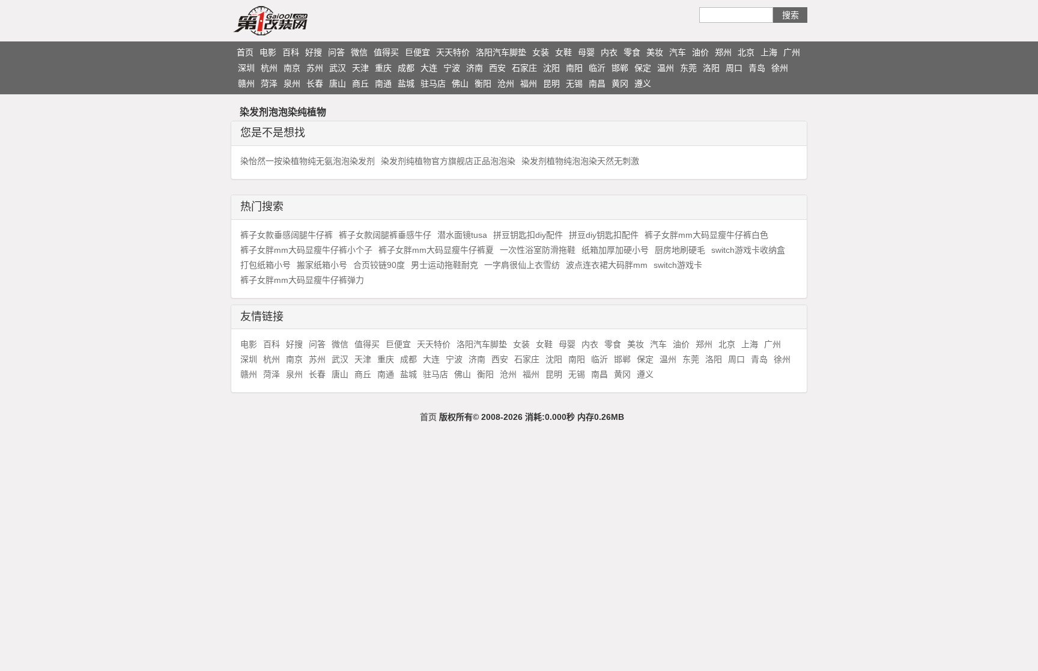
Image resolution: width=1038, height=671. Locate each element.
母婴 (586, 52)
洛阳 (711, 68)
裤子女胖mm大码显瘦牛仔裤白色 (706, 235)
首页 (245, 52)
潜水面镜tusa (462, 235)
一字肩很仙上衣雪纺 (522, 265)
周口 (734, 68)
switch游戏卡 (678, 265)
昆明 (551, 83)
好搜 (313, 52)
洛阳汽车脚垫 (501, 52)
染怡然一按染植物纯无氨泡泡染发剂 (307, 161)
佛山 (460, 83)
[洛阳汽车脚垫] (294, 20)
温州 (665, 68)
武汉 (337, 68)
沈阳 (551, 68)
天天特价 (453, 52)
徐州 (779, 68)
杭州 (269, 68)
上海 (768, 52)
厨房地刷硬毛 (680, 250)
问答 (336, 52)
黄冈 (620, 83)
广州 (791, 52)
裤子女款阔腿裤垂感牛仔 (385, 235)
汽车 (677, 52)
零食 (632, 52)
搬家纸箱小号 (322, 265)
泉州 (292, 83)
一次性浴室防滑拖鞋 (537, 250)
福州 (528, 83)
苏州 (314, 68)
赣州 (246, 83)
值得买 (386, 52)
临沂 (597, 68)
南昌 (597, 83)
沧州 (505, 83)
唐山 (337, 83)
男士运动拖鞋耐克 (444, 265)
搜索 (790, 15)
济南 (474, 68)
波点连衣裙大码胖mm (607, 265)
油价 (700, 52)
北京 (746, 52)
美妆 (654, 52)
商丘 (360, 83)
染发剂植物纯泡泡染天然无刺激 (580, 161)
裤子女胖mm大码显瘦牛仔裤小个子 (306, 250)
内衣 (609, 52)
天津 (360, 68)
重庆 (383, 68)
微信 (359, 52)
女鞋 (563, 52)
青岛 (756, 68)
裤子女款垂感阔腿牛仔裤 (286, 235)
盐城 (406, 83)
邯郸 (620, 68)
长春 (314, 83)
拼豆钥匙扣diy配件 (528, 235)
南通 (383, 83)
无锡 (574, 83)
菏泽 (269, 83)
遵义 (642, 83)
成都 (406, 68)
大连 (428, 68)
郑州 (723, 52)
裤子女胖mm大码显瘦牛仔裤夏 (436, 250)
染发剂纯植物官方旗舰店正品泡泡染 (448, 161)
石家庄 (524, 68)
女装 (540, 52)
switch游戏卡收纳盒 (748, 250)
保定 (642, 68)
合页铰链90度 (379, 265)
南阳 (574, 68)
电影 (268, 52)
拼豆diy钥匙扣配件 (604, 235)
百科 (290, 52)
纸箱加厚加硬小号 (615, 250)
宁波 (451, 68)
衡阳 (483, 83)
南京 (292, 68)
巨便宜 (417, 52)
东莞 (688, 68)
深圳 (246, 68)
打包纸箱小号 (265, 265)
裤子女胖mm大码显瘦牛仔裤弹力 (302, 280)
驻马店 (433, 83)
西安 (497, 68)
